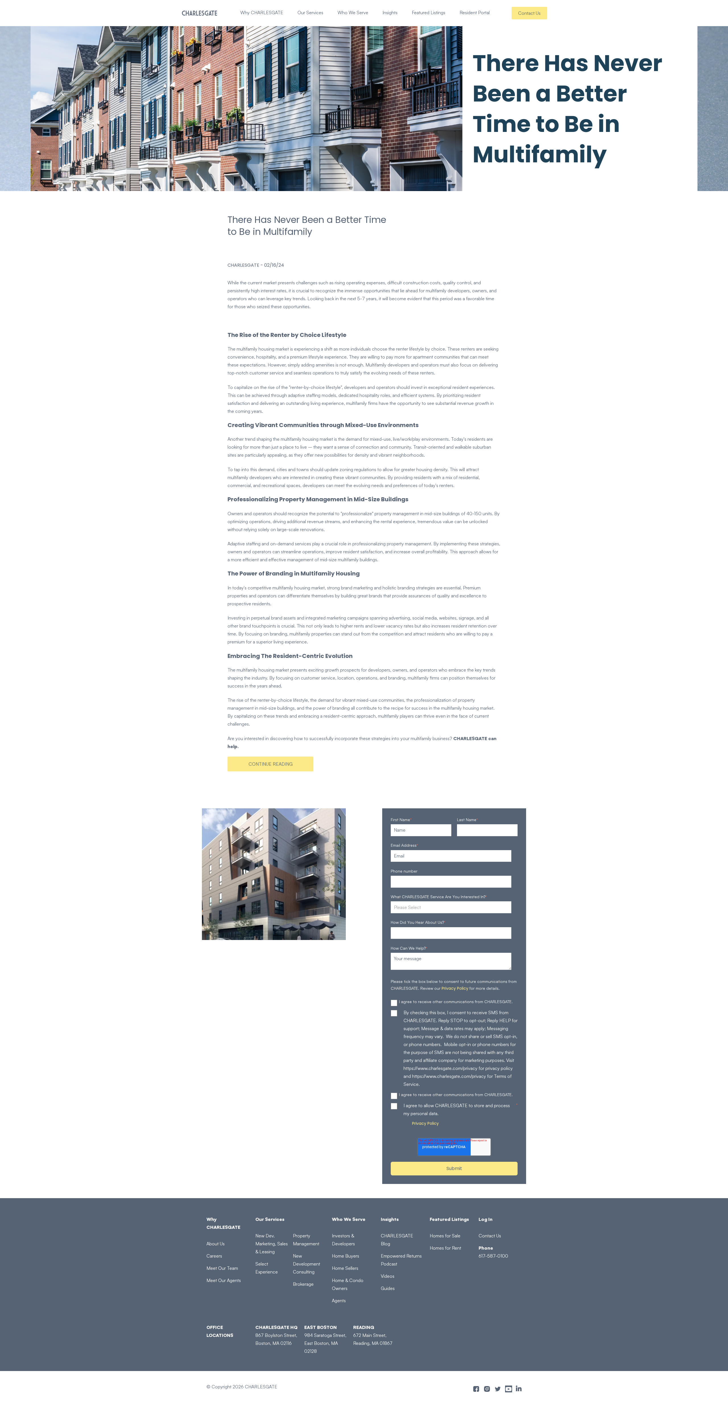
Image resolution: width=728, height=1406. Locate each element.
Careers (214, 1256)
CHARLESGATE (243, 265)
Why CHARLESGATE (261, 12)
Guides (388, 1288)
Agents (339, 1300)
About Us (215, 1243)
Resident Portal (475, 12)
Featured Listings (428, 12)
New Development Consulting (306, 1264)
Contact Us (529, 13)
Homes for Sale (445, 1236)
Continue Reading (271, 764)
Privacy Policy (455, 988)
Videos (387, 1276)
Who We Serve (353, 12)
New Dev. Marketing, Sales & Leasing (271, 1243)
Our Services (310, 12)
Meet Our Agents (223, 1280)
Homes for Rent (445, 1248)
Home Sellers (345, 1268)
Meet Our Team (222, 1268)
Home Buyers (345, 1256)
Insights (390, 12)
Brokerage (303, 1284)
